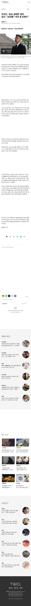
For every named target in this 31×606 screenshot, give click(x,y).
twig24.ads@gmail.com (17, 595)
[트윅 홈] (5, 2)
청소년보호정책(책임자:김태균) (14, 593)
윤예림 (2, 22)
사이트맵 (20, 593)
